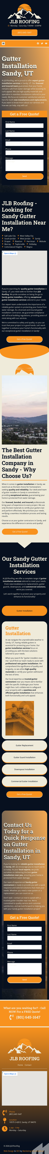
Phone (8, 149)
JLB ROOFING (25, 1058)
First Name (10, 122)
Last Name (10, 131)
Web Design (9, 1151)
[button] (3, 43)
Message (9, 158)
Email (7, 140)
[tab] (24, 611)
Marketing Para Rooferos (33, 1151)
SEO (18, 1151)
